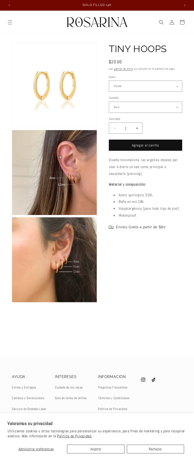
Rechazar (155, 449)
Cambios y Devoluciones (28, 398)
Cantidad (114, 119)
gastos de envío (123, 69)
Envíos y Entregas (24, 387)
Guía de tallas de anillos (71, 398)
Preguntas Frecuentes (113, 387)
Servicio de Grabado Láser (29, 409)
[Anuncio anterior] (9, 5)
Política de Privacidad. (74, 436)
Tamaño (114, 98)
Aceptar (95, 449)
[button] (10, 22)
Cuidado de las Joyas (69, 387)
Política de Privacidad (112, 409)
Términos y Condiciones (113, 398)
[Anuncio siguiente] (185, 5)
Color (112, 77)
